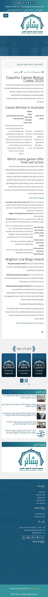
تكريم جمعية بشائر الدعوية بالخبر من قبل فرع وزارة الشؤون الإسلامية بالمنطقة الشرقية (19, 414)
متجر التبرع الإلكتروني (14, 9)
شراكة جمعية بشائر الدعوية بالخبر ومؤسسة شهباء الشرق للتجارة (20, 396)
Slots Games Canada (36, 198)
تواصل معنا (39, 503)
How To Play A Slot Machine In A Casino (30, 323)
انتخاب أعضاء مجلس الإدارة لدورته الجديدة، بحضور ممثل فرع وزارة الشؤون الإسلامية (20, 431)
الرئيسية (40, 491)
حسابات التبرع (28, 9)
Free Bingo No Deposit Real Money (31, 304)
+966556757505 (11, 6)
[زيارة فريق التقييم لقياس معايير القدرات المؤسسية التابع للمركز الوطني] (41, 424)
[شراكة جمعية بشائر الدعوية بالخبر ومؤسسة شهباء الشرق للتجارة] (41, 398)
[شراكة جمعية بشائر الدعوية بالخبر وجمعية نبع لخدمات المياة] (41, 407)
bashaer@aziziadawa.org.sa (31, 6)
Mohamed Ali (34, 588)
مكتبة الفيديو (38, 516)
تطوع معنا (39, 9)
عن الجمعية (39, 494)
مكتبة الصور (39, 513)
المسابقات (40, 497)
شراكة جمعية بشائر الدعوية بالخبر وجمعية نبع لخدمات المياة (19, 405)
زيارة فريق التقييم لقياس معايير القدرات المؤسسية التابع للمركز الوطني (21, 422)
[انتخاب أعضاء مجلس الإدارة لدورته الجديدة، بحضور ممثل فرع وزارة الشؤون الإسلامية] (41, 433)
